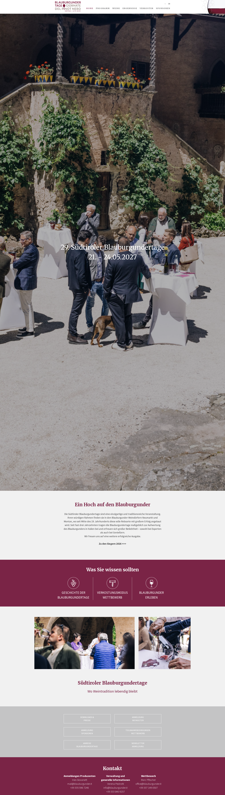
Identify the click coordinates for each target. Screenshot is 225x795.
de (169, 4)
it (165, 4)
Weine (116, 8)
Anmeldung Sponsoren (87, 732)
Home (89, 8)
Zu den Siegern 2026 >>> (112, 543)
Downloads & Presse (87, 719)
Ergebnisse (130, 8)
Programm (103, 8)
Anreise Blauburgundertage (87, 745)
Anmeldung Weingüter (138, 719)
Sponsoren (163, 8)
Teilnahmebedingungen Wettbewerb (138, 732)
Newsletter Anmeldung (138, 745)
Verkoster (146, 8)
